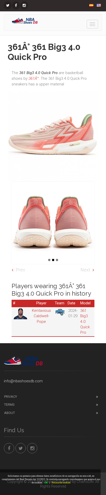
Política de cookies (61, 482)
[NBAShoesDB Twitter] (8, 5)
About (9, 413)
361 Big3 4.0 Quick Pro (85, 321)
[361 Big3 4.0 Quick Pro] (53, 223)
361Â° (34, 78)
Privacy (10, 397)
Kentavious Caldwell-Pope (41, 316)
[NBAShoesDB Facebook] (16, 5)
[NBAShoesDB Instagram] (24, 5)
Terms (9, 404)
